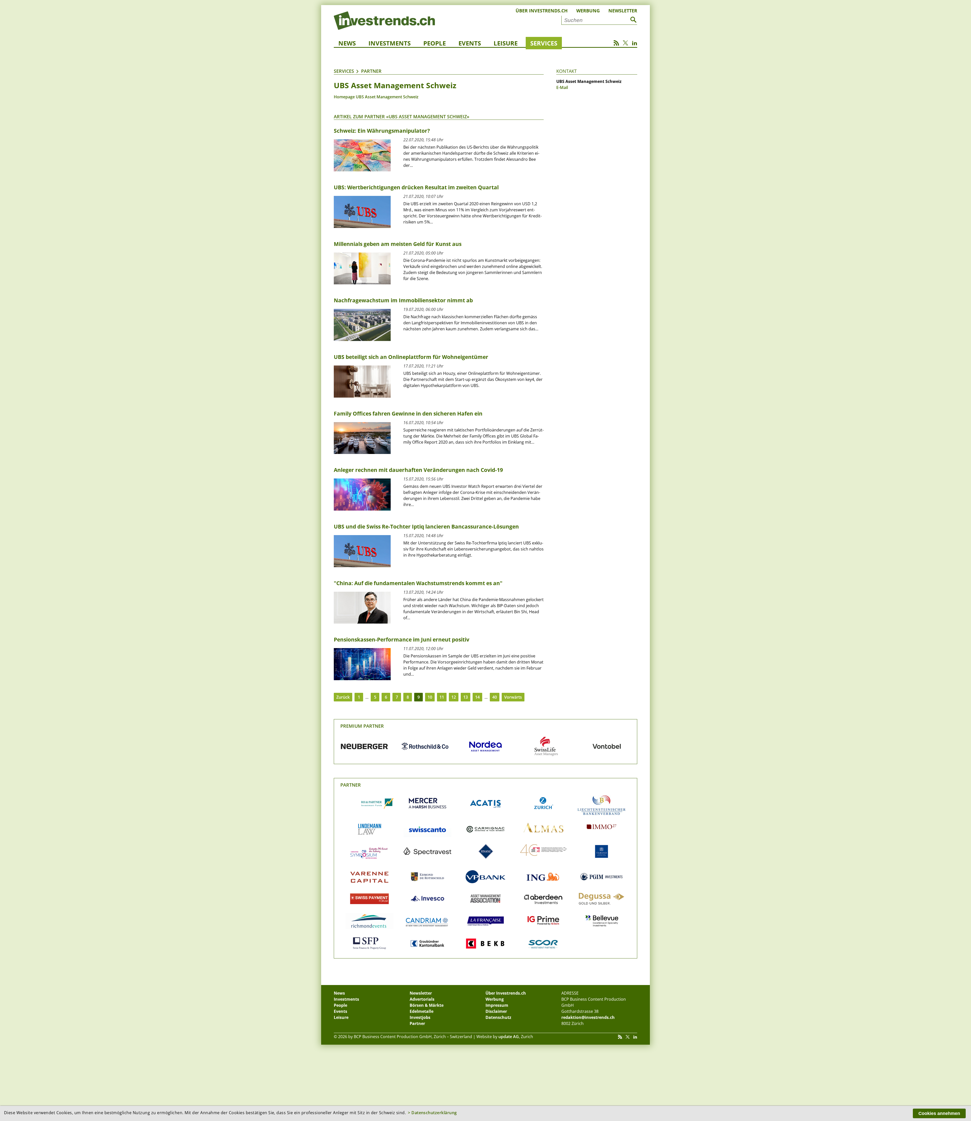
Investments (389, 43)
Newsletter (622, 11)
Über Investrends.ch (542, 11)
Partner (371, 71)
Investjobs (420, 1017)
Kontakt (566, 71)
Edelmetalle (421, 1011)
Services (543, 43)
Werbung (588, 11)
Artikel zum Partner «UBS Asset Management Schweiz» (401, 116)
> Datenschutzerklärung (432, 1112)
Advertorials (422, 999)
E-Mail (562, 87)
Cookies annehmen (939, 1113)
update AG (508, 1036)
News (347, 43)
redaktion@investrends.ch (588, 1017)
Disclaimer (496, 1011)
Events (469, 43)
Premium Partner (362, 726)
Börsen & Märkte (427, 1005)
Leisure (506, 43)
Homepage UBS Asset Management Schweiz (376, 97)
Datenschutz (498, 1017)
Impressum (497, 1005)
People (434, 43)
